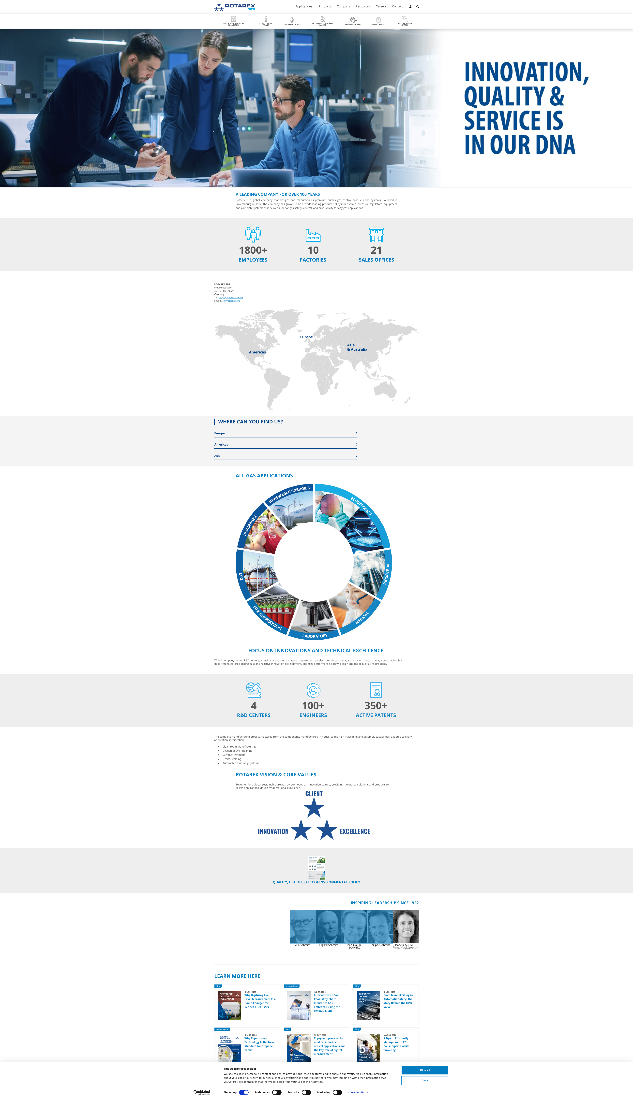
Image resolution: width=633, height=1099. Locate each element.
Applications (303, 6)
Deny (425, 1080)
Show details (356, 1092)
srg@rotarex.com (230, 300)
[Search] (417, 7)
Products (325, 6)
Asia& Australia (357, 347)
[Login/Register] (410, 7)
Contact (397, 6)
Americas (257, 352)
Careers (381, 6)
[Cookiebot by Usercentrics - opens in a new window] (202, 1092)
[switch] (277, 1092)
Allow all (425, 1070)
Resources (363, 6)
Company (343, 6)
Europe (306, 337)
